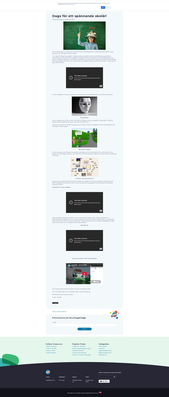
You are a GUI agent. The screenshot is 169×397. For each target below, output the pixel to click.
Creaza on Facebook (51, 346)
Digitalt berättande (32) (105, 350)
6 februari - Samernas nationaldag (81, 355)
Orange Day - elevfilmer (78, 346)
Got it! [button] (103, 7)
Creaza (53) (102, 348)
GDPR (87, 382)
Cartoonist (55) (103, 346)
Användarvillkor (89, 380)
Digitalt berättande (61, 311)
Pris (54, 380)
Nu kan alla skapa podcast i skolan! (81, 348)
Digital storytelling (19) (105, 353)
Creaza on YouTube (51, 348)
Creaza (60, 19)
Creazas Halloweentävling (79, 353)
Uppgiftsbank (49, 380)
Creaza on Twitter (50, 350)
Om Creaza (61, 380)
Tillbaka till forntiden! (78, 350)
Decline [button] (108, 7)
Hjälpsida (74, 380)
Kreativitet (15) (103, 355)
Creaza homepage (51, 353)
